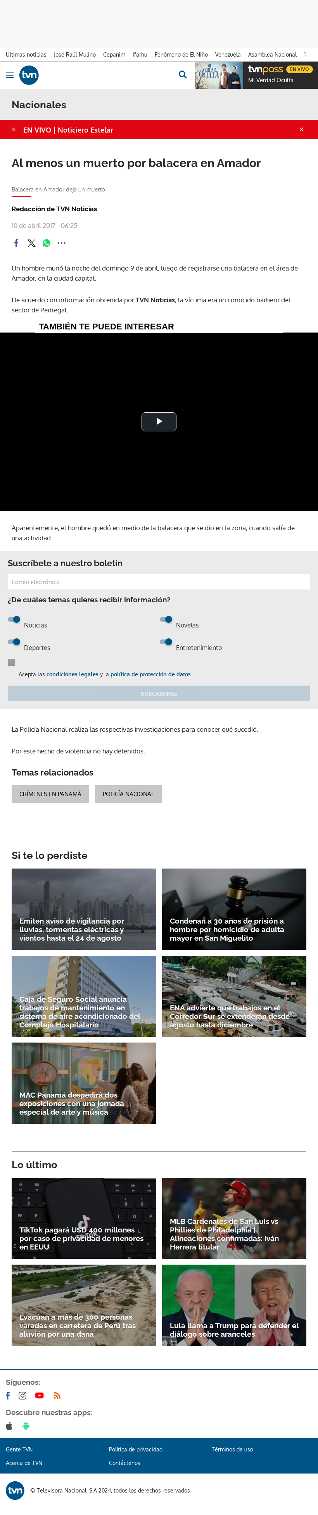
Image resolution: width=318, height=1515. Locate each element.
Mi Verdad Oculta (271, 80)
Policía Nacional (128, 794)
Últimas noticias (26, 54)
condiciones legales (73, 674)
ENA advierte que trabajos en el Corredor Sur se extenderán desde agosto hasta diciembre (230, 1016)
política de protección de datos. (151, 674)
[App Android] (27, 1426)
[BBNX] (15, 1490)
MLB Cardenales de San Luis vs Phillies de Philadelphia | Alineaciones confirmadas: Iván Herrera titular (224, 1234)
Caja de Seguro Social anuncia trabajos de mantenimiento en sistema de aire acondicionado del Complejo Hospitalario (79, 1012)
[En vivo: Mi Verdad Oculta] (219, 75)
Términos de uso (232, 1449)
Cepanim (114, 54)
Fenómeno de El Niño (181, 54)
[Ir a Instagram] (24, 1395)
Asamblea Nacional (272, 54)
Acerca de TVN (24, 1463)
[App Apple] (11, 1426)
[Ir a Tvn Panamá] (94, 75)
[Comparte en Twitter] (31, 243)
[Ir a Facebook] (9, 1395)
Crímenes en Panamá (50, 794)
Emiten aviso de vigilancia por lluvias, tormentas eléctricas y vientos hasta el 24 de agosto (71, 929)
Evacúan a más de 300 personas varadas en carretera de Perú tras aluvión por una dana (77, 1325)
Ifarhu (140, 54)
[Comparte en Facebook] (16, 243)
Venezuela (228, 54)
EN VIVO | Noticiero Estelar (68, 130)
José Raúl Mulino (75, 54)
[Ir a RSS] (59, 1395)
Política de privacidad (135, 1449)
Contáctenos (124, 1463)
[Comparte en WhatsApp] (46, 243)
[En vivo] (252, 68)
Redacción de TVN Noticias (54, 209)
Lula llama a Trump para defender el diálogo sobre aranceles (234, 1329)
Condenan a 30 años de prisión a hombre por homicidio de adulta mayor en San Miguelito (227, 929)
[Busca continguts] (182, 75)
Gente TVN (19, 1449)
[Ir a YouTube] (41, 1395)
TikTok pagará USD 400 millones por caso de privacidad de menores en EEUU (81, 1238)
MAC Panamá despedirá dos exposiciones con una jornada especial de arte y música (71, 1103)
